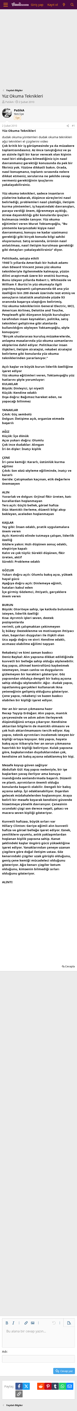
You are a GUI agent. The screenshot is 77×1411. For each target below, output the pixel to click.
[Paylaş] (67, 126)
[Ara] (72, 4)
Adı (4, 1351)
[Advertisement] (38, 50)
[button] (7, 1323)
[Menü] (5, 5)
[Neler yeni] (64, 4)
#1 (73, 125)
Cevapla (70, 966)
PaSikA (9, 102)
